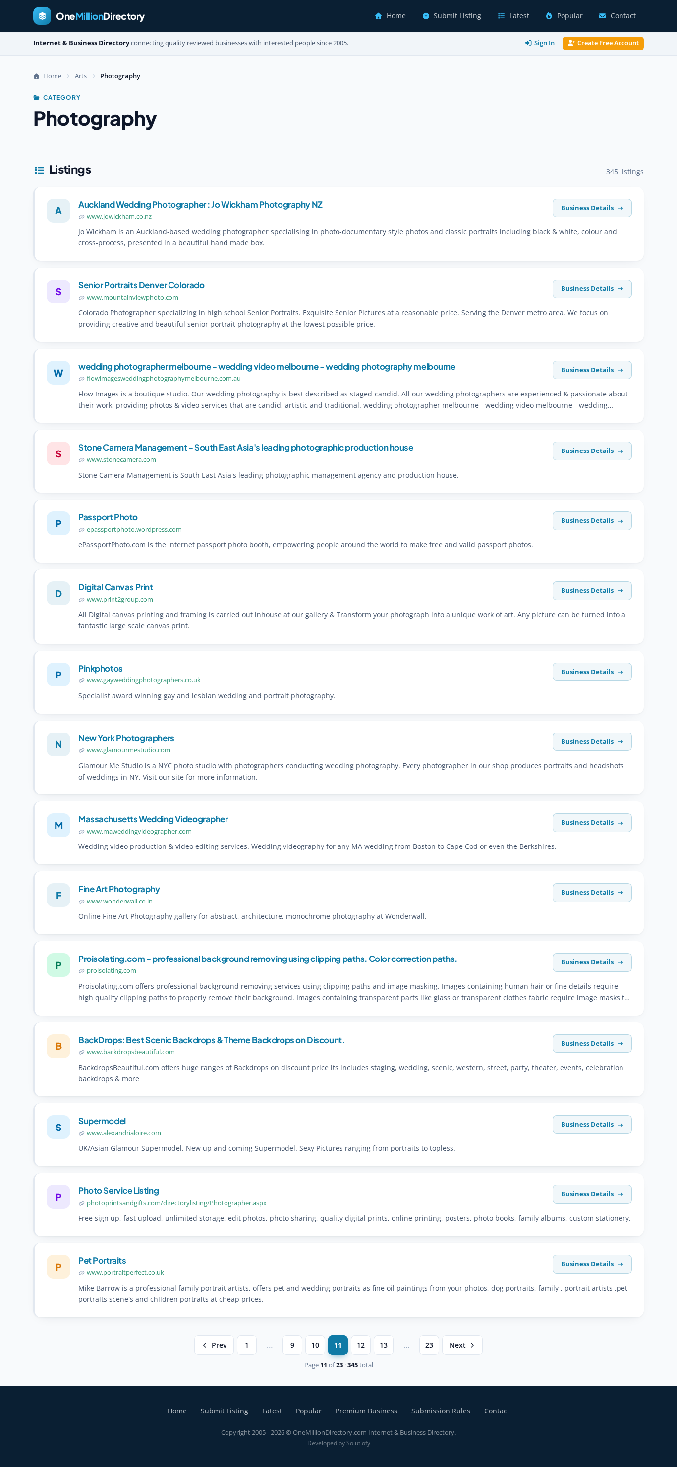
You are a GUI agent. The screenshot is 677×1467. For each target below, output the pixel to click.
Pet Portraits (102, 1260)
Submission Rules (440, 1410)
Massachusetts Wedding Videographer (153, 818)
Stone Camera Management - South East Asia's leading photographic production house (245, 447)
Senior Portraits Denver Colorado (141, 285)
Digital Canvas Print (115, 586)
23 (429, 1345)
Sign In (544, 43)
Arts (81, 75)
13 (384, 1345)
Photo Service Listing (118, 1190)
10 (315, 1345)
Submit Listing (457, 15)
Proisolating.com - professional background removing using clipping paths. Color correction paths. (267, 958)
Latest (519, 15)
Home (396, 15)
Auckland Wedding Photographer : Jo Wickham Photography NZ (200, 204)
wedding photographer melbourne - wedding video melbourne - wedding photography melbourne (266, 366)
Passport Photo (108, 516)
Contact (623, 15)
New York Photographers (126, 738)
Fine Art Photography (119, 888)
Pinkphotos (100, 668)
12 (361, 1345)
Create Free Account (608, 43)
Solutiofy (358, 1443)
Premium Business (366, 1410)
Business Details (587, 207)
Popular (570, 15)
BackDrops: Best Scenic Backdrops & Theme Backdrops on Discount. (211, 1039)
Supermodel (102, 1120)
